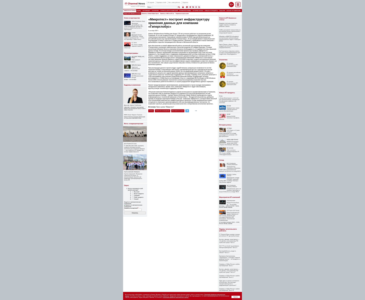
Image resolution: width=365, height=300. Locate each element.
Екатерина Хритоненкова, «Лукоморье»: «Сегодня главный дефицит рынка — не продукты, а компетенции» (229, 258)
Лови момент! (136, 60)
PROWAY (229, 174)
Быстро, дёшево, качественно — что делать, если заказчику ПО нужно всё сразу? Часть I (229, 241)
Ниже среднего (138, 197)
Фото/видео (146, 10)
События (222, 10)
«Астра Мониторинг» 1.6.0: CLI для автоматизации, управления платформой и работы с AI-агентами (229, 100)
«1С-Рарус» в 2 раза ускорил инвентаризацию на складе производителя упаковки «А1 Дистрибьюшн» (229, 133)
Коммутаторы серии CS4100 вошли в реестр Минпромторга (229, 109)
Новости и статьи (130, 10)
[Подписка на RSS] (199, 7)
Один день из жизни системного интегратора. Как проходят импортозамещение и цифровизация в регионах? (229, 283)
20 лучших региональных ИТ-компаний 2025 (232, 65)
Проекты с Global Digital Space (150, 13)
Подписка (185, 2)
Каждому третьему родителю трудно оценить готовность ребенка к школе (228, 25)
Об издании (151, 2)
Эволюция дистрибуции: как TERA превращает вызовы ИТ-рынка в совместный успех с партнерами (133, 26)
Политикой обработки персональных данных (175, 297)
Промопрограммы (185, 10)
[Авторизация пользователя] (183, 7)
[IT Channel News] (135, 6)
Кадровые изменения (132, 85)
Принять (235, 297)
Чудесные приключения (136, 67)
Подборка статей (161, 2)
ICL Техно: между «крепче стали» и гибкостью (133, 46)
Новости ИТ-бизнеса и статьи (132, 13)
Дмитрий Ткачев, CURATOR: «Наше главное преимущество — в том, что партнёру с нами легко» (134, 37)
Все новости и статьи (178, 110)
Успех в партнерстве (132, 18)
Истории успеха (198, 10)
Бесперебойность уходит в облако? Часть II (227, 251)
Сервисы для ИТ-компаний (169, 10)
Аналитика (155, 10)
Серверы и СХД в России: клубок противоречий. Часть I (229, 264)
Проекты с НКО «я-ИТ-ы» (167, 13)
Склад (221, 160)
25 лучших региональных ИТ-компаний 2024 (232, 83)
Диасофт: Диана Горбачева (132, 105)
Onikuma (234, 186)
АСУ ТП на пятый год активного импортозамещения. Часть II (229, 246)
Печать (151, 110)
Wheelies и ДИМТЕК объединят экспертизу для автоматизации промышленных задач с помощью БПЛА (229, 39)
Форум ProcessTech (233, 202)
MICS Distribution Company (231, 164)
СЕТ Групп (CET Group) (233, 210)
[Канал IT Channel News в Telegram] (190, 7)
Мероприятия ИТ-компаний (229, 197)
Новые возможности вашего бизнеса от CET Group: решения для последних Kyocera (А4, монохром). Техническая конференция (229, 216)
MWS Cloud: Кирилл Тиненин (133, 115)
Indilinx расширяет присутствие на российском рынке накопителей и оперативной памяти (229, 31)
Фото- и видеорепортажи (133, 123)
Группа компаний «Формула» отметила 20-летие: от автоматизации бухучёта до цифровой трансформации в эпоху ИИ (133, 177)
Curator (133, 32)
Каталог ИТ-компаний (234, 10)
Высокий (136, 192)
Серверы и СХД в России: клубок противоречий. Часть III (229, 289)
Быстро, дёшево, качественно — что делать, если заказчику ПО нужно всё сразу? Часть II (229, 270)
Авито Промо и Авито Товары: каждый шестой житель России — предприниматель (229, 46)
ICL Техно (134, 42)
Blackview (234, 164)
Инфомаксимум (231, 200)
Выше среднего (139, 193)
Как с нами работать (174, 2)
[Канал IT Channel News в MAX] (187, 7)
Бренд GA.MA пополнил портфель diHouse (229, 118)
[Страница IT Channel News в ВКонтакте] (193, 7)
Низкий (136, 199)
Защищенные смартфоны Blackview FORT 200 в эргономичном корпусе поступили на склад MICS (229, 169)
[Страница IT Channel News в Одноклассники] (196, 7)
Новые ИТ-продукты (211, 10)
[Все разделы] (237, 6)
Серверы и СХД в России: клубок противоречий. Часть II (229, 276)
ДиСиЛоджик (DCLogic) (130, 143)
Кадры (139, 10)
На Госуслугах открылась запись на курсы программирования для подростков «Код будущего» (229, 52)
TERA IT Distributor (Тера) (138, 21)
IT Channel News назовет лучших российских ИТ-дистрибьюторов (229, 235)
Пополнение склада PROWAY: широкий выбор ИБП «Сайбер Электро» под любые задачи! (229, 180)
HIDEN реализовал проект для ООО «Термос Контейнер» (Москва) (228, 143)
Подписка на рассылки (182, 13)
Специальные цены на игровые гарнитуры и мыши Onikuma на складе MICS (230, 190)
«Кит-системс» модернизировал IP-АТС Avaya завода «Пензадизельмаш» (229, 152)
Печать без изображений (162, 110)
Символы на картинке (131, 208)
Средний (137, 195)
